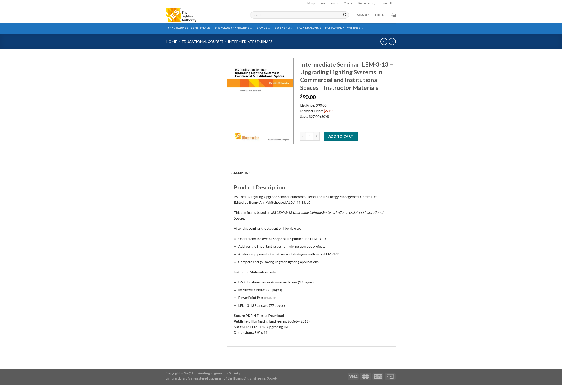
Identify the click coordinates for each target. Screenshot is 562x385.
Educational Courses (342, 28)
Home (171, 41)
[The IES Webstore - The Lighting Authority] (205, 15)
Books (261, 28)
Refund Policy (366, 3)
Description (241, 172)
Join (322, 3)
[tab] (240, 172)
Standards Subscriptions (189, 28)
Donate (334, 3)
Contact (348, 3)
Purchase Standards (232, 28)
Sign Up (363, 15)
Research (282, 28)
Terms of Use (388, 3)
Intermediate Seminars (250, 41)
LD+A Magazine (309, 30)
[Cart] (393, 15)
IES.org (310, 3)
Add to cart (340, 136)
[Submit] (345, 15)
